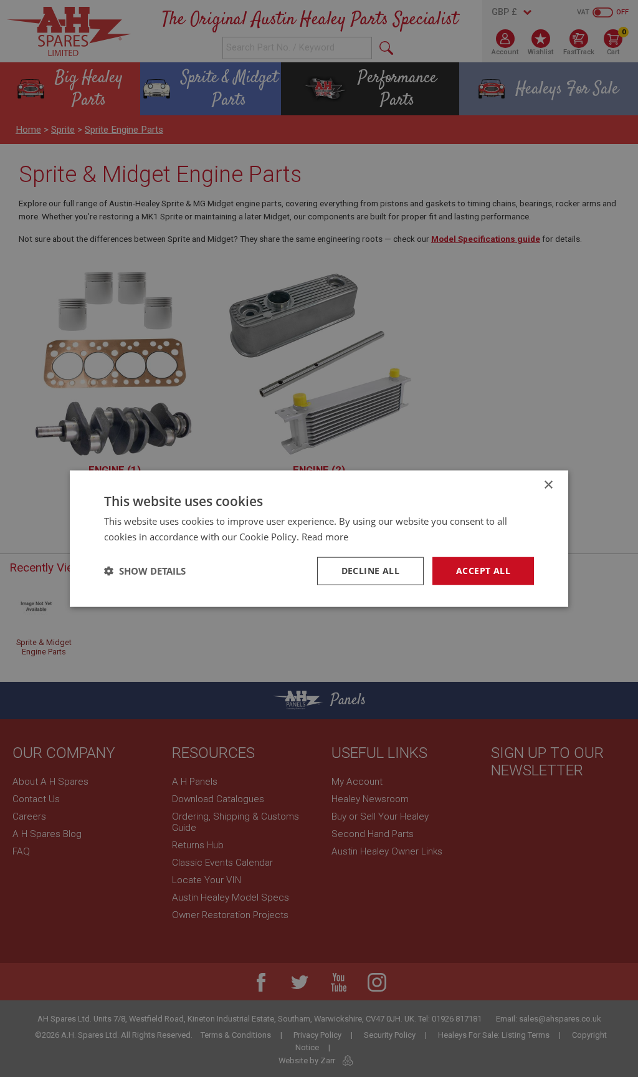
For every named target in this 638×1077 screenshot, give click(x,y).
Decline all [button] (370, 571)
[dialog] (319, 538)
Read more (325, 536)
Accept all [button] (483, 571)
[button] (145, 571)
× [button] (548, 485)
